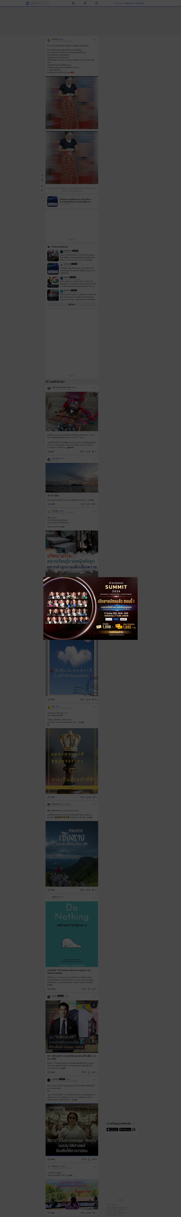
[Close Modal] (135, 580)
